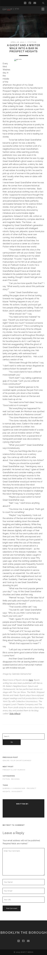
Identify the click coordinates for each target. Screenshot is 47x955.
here (31, 680)
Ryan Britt (17, 791)
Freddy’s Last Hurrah (14, 770)
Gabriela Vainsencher (14, 788)
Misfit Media (27, 952)
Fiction (32, 42)
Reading (15, 779)
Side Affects (14, 713)
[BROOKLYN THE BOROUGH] (11, 9)
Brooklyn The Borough (23, 933)
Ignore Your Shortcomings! (17, 760)
